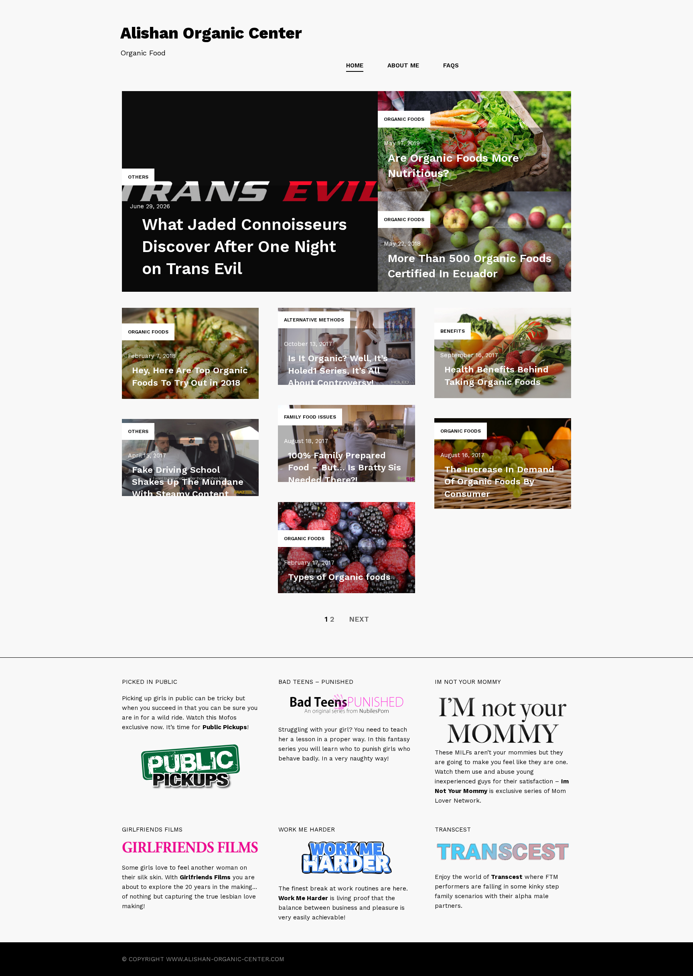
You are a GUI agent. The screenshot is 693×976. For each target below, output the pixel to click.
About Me (403, 65)
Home (354, 65)
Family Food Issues (310, 417)
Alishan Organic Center (211, 33)
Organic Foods (404, 119)
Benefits (452, 331)
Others (138, 177)
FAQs (451, 65)
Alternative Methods (314, 320)
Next (359, 619)
